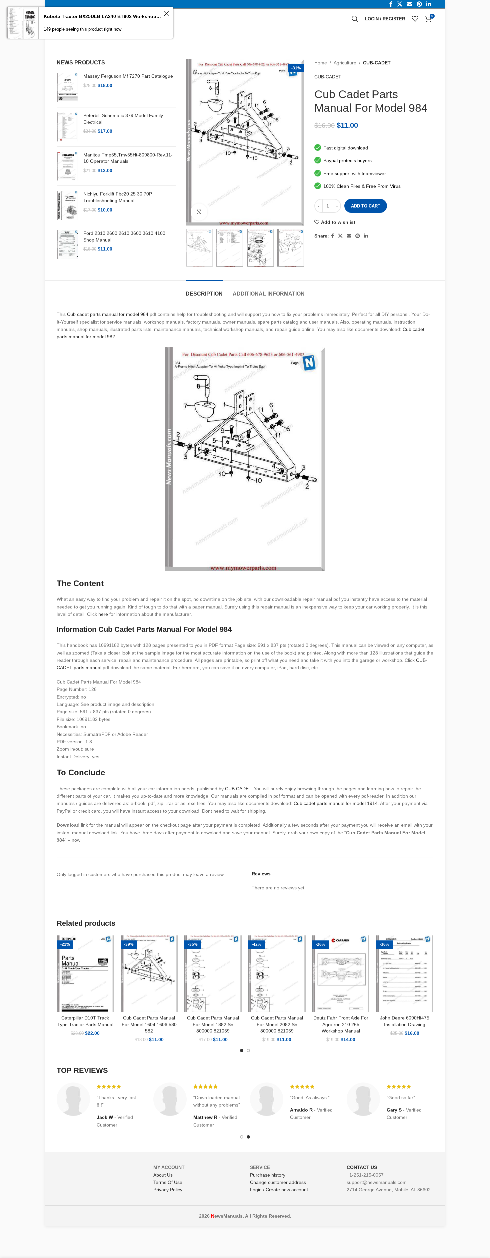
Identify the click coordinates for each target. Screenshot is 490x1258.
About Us (163, 1175)
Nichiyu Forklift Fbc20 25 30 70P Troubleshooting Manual (117, 197)
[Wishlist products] (415, 18)
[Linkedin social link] (366, 236)
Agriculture (345, 62)
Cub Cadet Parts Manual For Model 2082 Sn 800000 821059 (277, 1024)
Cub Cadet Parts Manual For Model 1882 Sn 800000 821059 (213, 1024)
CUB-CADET (377, 62)
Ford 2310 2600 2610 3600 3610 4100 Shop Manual (124, 237)
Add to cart (365, 205)
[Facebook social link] (332, 236)
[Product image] (85, 973)
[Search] (355, 18)
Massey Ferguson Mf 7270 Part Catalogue (128, 76)
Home (320, 62)
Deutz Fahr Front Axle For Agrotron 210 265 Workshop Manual (340, 1024)
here (103, 614)
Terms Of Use (167, 1182)
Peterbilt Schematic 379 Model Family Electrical (123, 119)
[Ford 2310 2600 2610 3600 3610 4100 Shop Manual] (67, 244)
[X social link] (340, 236)
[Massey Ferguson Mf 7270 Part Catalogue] (67, 87)
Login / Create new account (279, 1189)
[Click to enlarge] (199, 211)
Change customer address (278, 1182)
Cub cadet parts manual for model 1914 (336, 803)
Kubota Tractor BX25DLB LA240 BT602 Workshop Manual (103, 16)
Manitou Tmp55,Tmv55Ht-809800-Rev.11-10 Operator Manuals (128, 158)
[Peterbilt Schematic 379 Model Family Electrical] (67, 126)
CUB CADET (238, 788)
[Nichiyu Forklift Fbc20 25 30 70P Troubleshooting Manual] (67, 205)
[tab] (204, 290)
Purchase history (267, 1175)
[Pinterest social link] (357, 236)
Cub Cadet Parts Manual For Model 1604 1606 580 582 (149, 1024)
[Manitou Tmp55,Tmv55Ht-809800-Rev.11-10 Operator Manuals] (67, 166)
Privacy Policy (167, 1189)
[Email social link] (349, 236)
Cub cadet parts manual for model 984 (107, 314)
